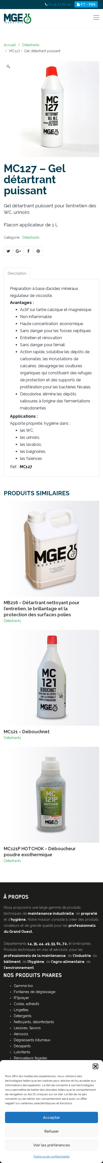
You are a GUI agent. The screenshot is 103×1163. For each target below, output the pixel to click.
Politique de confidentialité (52, 1156)
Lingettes (21, 1010)
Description (17, 273)
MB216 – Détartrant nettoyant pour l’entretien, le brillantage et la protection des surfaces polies (42, 608)
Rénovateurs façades (30, 1058)
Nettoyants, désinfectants (34, 1022)
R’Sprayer (21, 998)
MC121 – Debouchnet (27, 731)
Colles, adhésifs (26, 1004)
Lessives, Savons (27, 1028)
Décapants (22, 1046)
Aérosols (21, 1034)
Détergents (23, 1016)
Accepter (51, 1117)
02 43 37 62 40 (59, 4)
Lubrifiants (22, 1052)
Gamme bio (23, 986)
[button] (95, 1066)
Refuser (51, 1131)
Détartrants (31, 45)
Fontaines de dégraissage (34, 992)
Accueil (10, 45)
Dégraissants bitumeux (32, 1040)
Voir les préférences (51, 1145)
